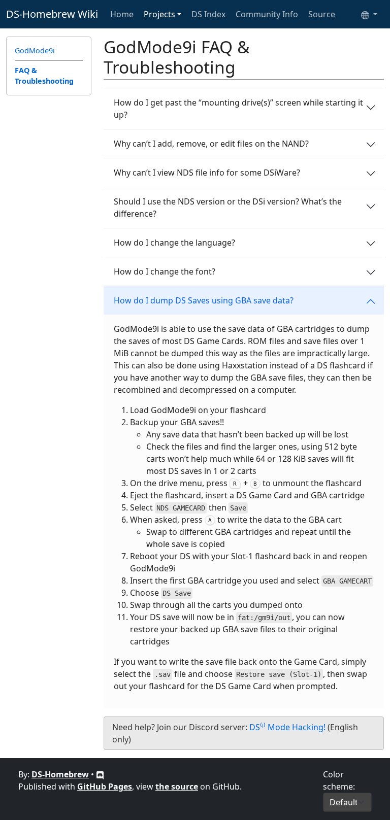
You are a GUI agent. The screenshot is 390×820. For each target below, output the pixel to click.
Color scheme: (339, 780)
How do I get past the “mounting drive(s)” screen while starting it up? (238, 108)
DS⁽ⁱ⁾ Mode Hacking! (287, 727)
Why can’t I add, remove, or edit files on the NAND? (211, 143)
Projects (159, 14)
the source (176, 786)
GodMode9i (35, 50)
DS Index (208, 14)
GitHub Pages (104, 786)
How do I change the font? (164, 271)
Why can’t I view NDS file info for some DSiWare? (207, 172)
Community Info (267, 14)
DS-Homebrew (60, 774)
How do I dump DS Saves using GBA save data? (204, 300)
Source (321, 14)
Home (122, 14)
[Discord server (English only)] (100, 774)
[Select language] (369, 14)
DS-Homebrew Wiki (52, 14)
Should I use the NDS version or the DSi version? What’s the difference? (228, 207)
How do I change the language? (174, 242)
